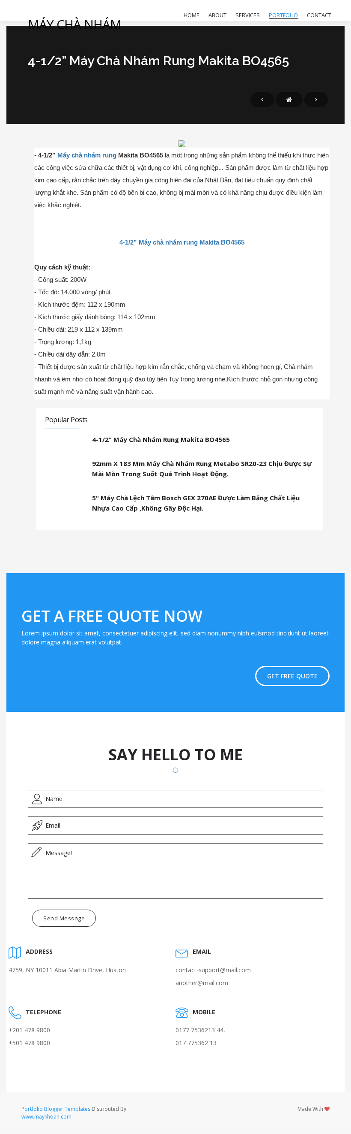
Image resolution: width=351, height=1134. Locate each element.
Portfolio (283, 15)
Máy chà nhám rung (87, 155)
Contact (319, 15)
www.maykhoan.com (46, 1116)
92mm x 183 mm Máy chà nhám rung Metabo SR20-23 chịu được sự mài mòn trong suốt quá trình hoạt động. (202, 468)
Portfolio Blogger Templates (55, 1109)
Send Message (64, 918)
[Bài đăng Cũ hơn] (316, 99)
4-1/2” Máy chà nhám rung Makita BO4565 (181, 242)
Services (247, 15)
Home (191, 15)
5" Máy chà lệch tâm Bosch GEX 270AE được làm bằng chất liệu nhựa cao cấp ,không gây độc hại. (196, 502)
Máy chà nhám (74, 24)
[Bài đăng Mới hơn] (262, 99)
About (217, 15)
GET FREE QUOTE (292, 676)
